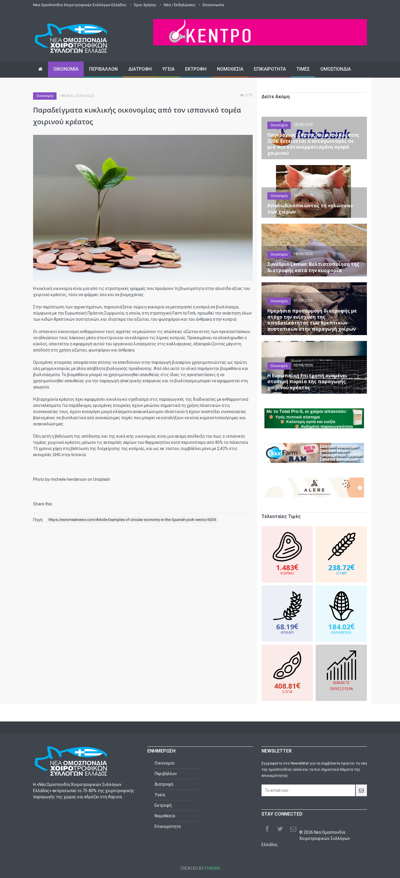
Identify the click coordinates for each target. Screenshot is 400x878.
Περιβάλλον (166, 773)
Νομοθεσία (165, 816)
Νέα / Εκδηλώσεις (179, 5)
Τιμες (303, 69)
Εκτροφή (163, 805)
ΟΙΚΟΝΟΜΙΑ (65, 69)
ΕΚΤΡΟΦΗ (195, 69)
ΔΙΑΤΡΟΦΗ (140, 69)
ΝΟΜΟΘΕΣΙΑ (230, 69)
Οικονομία (44, 96)
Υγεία (160, 794)
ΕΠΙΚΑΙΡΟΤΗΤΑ (270, 69)
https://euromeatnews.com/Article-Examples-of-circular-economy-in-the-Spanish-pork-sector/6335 (132, 519)
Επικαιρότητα (168, 826)
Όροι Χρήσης (145, 5)
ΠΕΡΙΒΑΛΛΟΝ (103, 69)
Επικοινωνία (213, 5)
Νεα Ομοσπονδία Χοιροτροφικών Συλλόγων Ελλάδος (80, 5)
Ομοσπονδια (335, 69)
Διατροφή (164, 784)
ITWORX (212, 868)
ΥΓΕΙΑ (168, 69)
